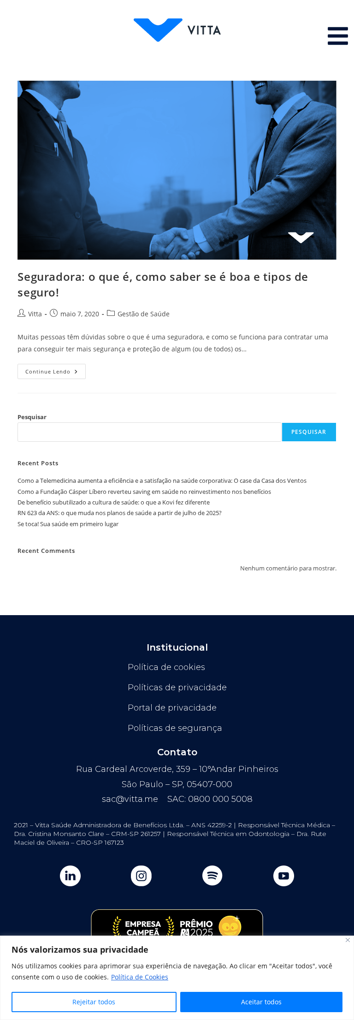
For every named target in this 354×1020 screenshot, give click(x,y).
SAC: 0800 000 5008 (210, 799)
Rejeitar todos (93, 1001)
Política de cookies (166, 667)
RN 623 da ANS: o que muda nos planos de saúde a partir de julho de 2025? (120, 513)
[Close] (348, 940)
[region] (177, 978)
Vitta (35, 313)
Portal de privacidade (172, 708)
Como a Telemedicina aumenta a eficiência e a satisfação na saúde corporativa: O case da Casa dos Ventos (162, 480)
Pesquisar (32, 417)
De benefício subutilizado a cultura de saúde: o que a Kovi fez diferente (114, 502)
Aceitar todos (261, 1001)
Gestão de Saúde (144, 313)
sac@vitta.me (130, 799)
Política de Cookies (139, 977)
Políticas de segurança (175, 728)
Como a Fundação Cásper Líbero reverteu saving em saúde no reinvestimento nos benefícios (144, 491)
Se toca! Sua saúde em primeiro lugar (68, 524)
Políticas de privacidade (177, 687)
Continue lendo (55, 369)
